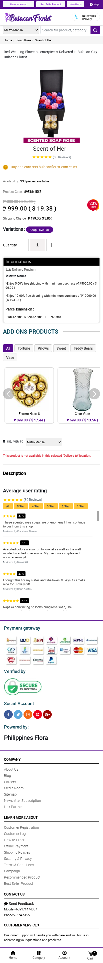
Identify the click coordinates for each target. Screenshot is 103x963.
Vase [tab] (10, 357)
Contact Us (14, 894)
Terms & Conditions (19, 864)
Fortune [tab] (24, 348)
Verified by (15, 671)
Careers (10, 781)
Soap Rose (23, 40)
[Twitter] (18, 714)
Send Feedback (21, 903)
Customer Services (21, 925)
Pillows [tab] (43, 348)
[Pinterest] (37, 714)
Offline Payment (16, 846)
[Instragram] (28, 714)
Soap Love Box (40, 230)
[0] (90, 953)
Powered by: (16, 727)
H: (52, 317)
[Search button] (95, 30)
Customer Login (16, 833)
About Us (11, 769)
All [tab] (8, 348)
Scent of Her (43, 40)
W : (33, 317)
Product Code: (22, 191)
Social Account (19, 703)
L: (14, 317)
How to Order (14, 839)
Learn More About (21, 817)
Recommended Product (22, 877)
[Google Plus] (47, 714)
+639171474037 (25, 909)
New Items (76, 4)
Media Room (14, 788)
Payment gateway (22, 628)
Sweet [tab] (61, 348)
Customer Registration (21, 827)
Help (96, 4)
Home (8, 40)
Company (12, 759)
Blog (7, 775)
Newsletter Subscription (22, 800)
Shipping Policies (17, 852)
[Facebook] (8, 714)
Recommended (18, 4)
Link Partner (13, 806)
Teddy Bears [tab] (83, 348)
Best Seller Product (50, 4)
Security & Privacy (18, 858)
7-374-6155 (22, 915)
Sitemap (10, 794)
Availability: (26, 181)
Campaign (12, 871)
